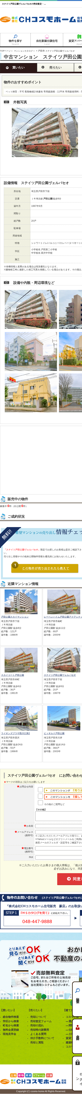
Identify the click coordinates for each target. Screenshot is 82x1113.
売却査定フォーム (41, 1021)
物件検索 (78, 996)
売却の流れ (37, 1025)
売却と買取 (37, 1042)
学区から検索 (11, 1021)
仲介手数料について (42, 1038)
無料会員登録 (11, 1029)
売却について (38, 1016)
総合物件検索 (11, 1016)
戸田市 (41, 51)
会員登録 (78, 1034)
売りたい (55, 67)
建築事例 (71, 1042)
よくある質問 (38, 1033)
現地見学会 (9, 1033)
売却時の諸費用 (39, 1029)
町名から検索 (11, 1025)
